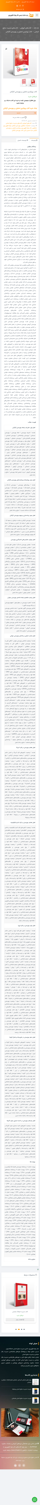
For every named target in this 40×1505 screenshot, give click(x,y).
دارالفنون (34, 128)
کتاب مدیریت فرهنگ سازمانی (20, 1312)
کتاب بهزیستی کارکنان (17, 130)
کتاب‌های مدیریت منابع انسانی (14, 123)
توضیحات (33, 140)
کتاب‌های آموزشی (25, 28)
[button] (6, 49)
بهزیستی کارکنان (16, 126)
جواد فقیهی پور (7, 126)
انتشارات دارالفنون (25, 126)
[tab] (34, 140)
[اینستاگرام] (23, 6)
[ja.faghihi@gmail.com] (17, 6)
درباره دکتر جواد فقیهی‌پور (28, 2)
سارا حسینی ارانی (28, 130)
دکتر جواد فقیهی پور (26, 128)
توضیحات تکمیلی (22, 140)
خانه (35, 28)
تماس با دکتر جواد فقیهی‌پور (13, 2)
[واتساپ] (20, 6)
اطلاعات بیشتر (19, 1320)
